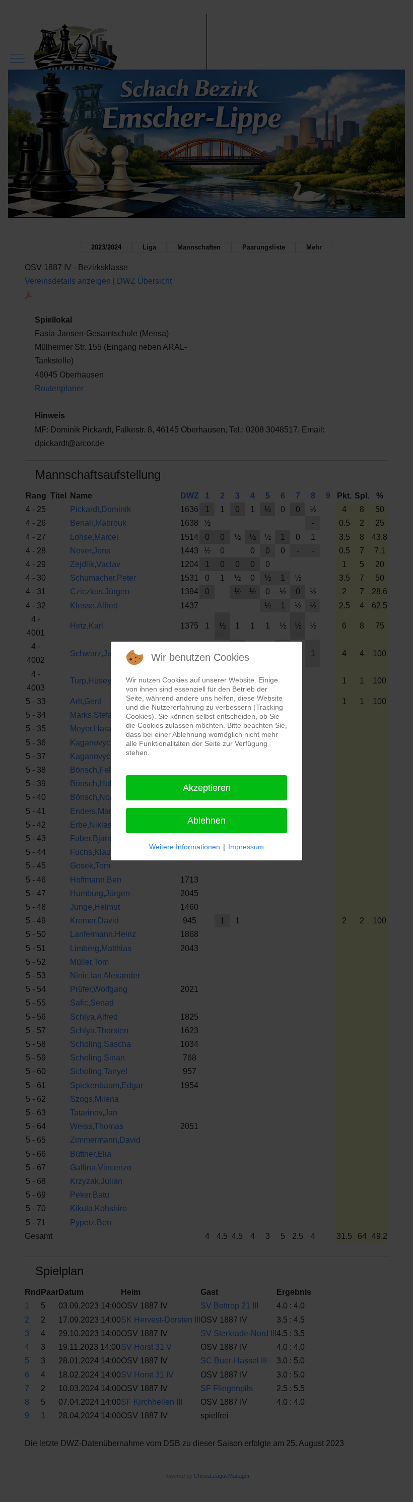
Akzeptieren (207, 788)
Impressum (246, 847)
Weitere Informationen (184, 847)
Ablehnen (206, 821)
